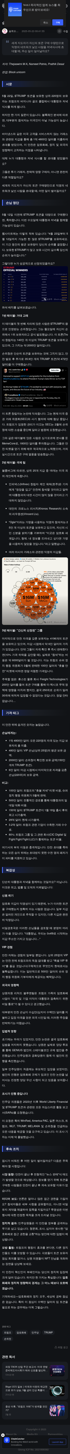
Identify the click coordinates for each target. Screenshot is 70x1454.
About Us (11, 1434)
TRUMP (48, 1332)
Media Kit (32, 1434)
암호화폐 (21, 1332)
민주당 (35, 1332)
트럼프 (7, 1332)
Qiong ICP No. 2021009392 (33, 1449)
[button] (66, 6)
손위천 (7, 1338)
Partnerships (55, 1434)
